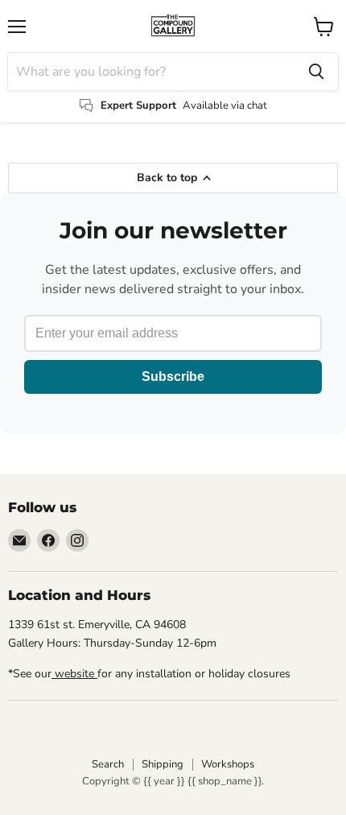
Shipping (162, 764)
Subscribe (173, 376)
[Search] (316, 71)
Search (108, 764)
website (74, 673)
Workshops (227, 764)
